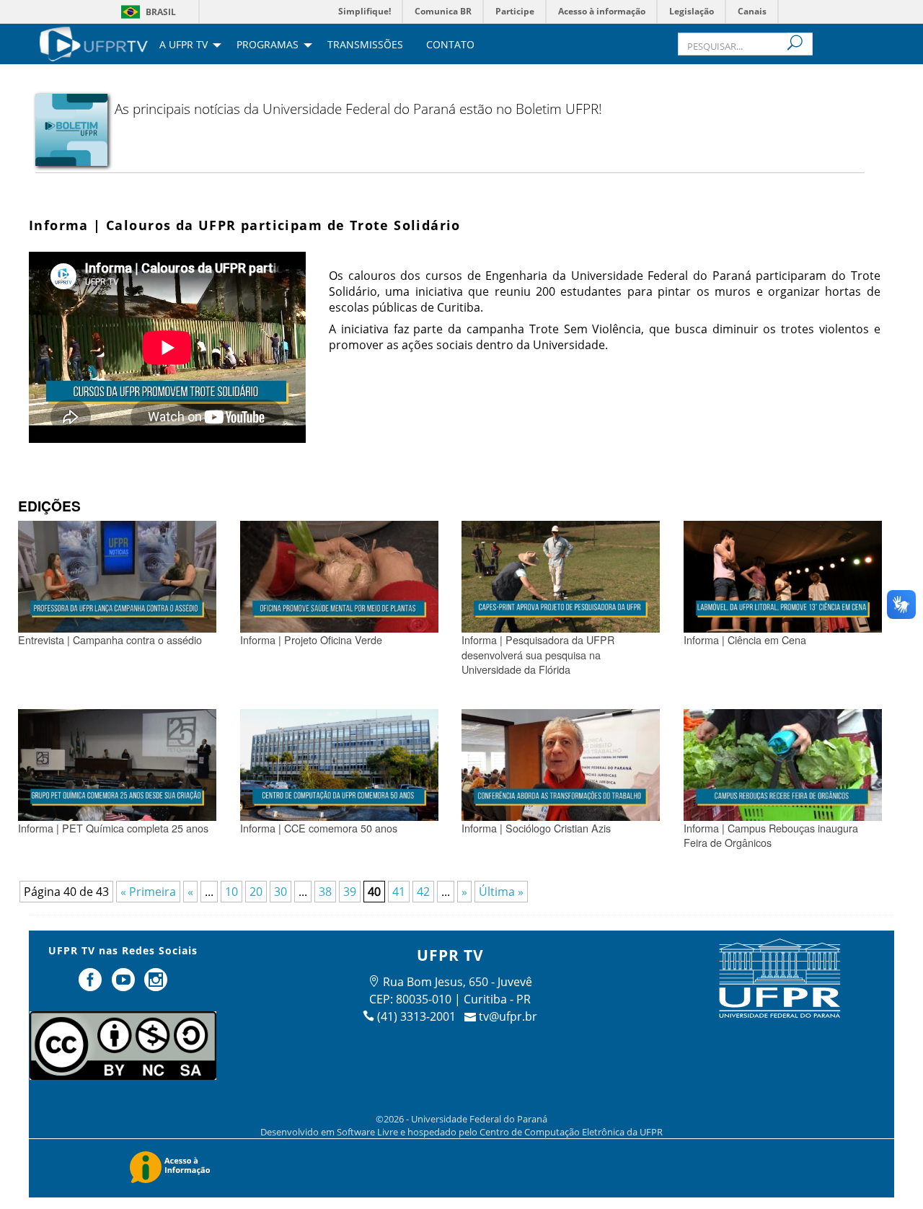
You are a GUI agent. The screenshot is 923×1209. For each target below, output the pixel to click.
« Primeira (148, 892)
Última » (501, 892)
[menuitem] (94, 42)
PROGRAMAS (268, 45)
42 (423, 892)
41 (398, 892)
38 (325, 892)
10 (231, 892)
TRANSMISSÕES (365, 45)
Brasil (161, 12)
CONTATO (450, 45)
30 (280, 892)
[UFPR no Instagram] (156, 985)
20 (255, 892)
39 (349, 892)
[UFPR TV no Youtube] (124, 985)
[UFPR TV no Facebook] (91, 985)
